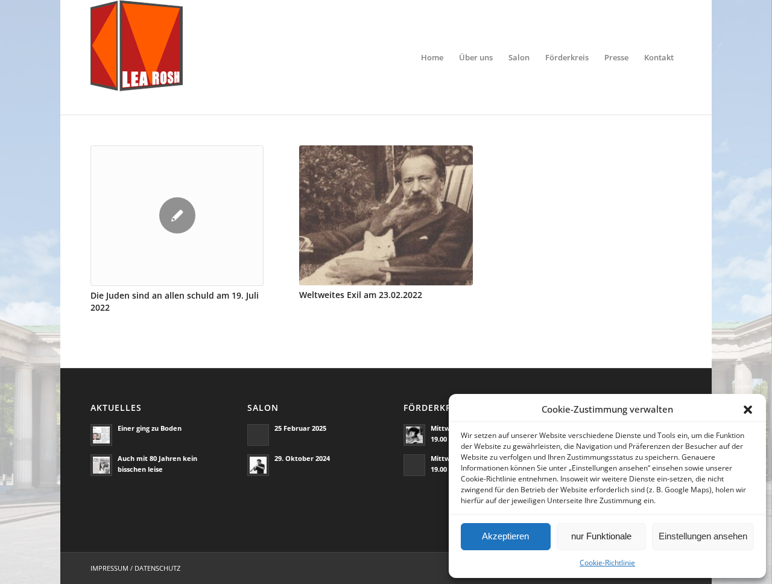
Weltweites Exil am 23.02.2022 (360, 294)
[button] (748, 410)
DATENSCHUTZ (157, 568)
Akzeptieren (505, 536)
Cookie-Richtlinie (607, 562)
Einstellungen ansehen (703, 536)
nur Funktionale (601, 536)
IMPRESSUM (109, 568)
